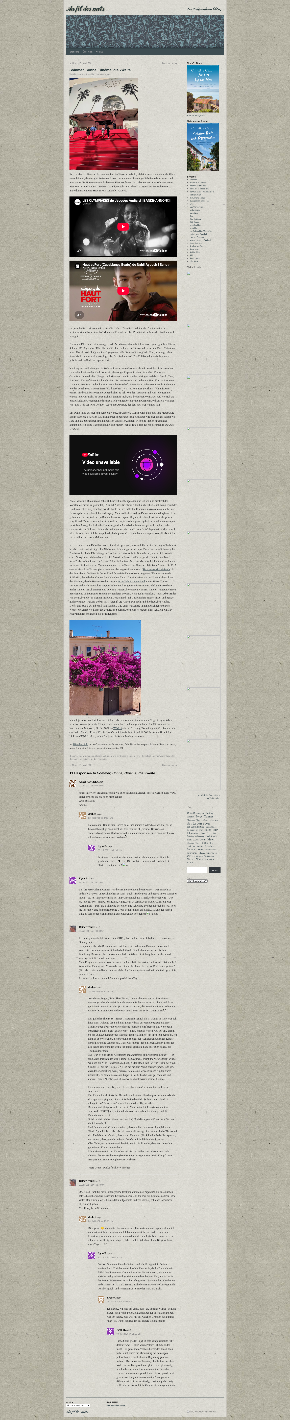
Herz (215, 836)
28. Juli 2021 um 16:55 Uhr (100, 1220)
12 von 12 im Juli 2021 (81, 63)
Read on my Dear (197, 246)
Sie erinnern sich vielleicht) (157, 569)
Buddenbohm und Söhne (199, 200)
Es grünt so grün (195, 829)
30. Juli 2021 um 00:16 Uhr (110, 1257)
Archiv (189, 878)
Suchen (215, 870)
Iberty (192, 215)
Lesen (203, 839)
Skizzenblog (194, 249)
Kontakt (99, 51)
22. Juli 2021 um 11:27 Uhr (100, 817)
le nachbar (194, 228)
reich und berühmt (195, 846)
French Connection (208, 833)
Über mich (87, 51)
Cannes (208, 816)
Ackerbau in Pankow (198, 182)
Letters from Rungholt (198, 234)
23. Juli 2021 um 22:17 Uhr (91, 882)
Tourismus (192, 852)
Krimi (189, 839)
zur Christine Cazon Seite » (209, 795)
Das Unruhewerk (196, 206)
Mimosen (190, 843)
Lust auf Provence (197, 237)
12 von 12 (191, 813)
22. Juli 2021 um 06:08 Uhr (91, 785)
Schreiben (209, 846)
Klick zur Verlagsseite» (196, 115)
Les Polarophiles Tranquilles (201, 231)
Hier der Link (80, 744)
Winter (199, 859)
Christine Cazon (127, 755)
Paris (197, 843)
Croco (192, 203)
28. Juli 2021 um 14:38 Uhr (91, 930)
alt (203, 813)
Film (138, 755)
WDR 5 (117, 728)
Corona (214, 819)
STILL (192, 255)
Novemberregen (196, 243)
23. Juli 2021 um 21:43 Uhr (110, 850)
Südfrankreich (210, 849)
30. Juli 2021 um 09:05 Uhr (119, 1301)
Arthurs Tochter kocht (198, 185)
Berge (199, 816)
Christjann (106, 74)
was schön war (197, 856)
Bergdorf (190, 816)
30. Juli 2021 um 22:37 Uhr (128, 1333)
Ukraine (202, 853)
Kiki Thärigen (195, 218)
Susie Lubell (195, 258)
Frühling (190, 836)
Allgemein (99, 755)
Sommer (156, 755)
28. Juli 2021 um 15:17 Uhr (100, 991)
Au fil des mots (85, 8)
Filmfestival (146, 755)
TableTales (194, 261)
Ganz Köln (194, 212)
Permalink (102, 758)
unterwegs (211, 852)
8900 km (193, 179)
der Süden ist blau (195, 826)
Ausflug (209, 813)
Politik (204, 842)
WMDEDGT (209, 859)
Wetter (191, 859)
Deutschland (210, 826)
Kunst (196, 839)
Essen (207, 829)
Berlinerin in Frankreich (199, 188)
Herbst (209, 836)
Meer (210, 839)
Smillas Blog (195, 252)
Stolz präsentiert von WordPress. (203, 1411)
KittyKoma (194, 221)
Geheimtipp (199, 836)
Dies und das (169, 63)
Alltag (198, 813)
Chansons (191, 820)
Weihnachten (209, 856)
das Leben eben (198, 823)
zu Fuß (190, 862)
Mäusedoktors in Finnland (200, 240)
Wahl (189, 856)
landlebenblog (195, 224)
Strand (201, 849)
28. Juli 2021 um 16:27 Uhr (91, 1184)
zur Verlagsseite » (213, 798)
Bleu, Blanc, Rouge (197, 197)
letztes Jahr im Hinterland (131, 581)
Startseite (74, 51)
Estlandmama (195, 209)
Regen (212, 843)
